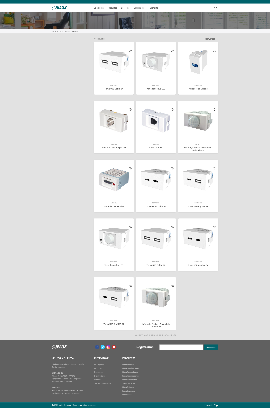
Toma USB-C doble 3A (156, 206)
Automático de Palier (114, 206)
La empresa (99, 8)
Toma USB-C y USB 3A (198, 206)
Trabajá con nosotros (103, 383)
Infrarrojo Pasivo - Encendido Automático (198, 148)
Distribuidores (140, 8)
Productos (112, 8)
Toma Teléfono (156, 147)
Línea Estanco (128, 387)
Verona (114, 144)
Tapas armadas (128, 383)
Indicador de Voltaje (198, 89)
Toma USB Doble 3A (113, 89)
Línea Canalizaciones (130, 368)
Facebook (97, 347)
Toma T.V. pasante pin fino (114, 147)
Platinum (114, 85)
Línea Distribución (129, 380)
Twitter (103, 347)
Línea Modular (128, 365)
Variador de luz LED (156, 89)
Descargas (125, 8)
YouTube (114, 347)
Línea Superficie (128, 391)
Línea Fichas (127, 395)
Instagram (108, 347)
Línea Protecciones (130, 372)
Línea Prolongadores (130, 376)
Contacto (154, 8)
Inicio (54, 31)
